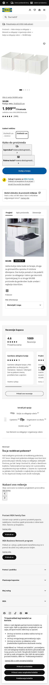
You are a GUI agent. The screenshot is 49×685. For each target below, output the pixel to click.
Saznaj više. (6, 529)
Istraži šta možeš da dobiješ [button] (19, 184)
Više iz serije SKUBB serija (12, 97)
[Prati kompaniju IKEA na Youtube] (26, 613)
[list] (24, 368)
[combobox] (23, 17)
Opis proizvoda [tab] (22, 212)
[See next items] (43, 368)
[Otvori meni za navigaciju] (44, 10)
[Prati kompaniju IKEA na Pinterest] (21, 613)
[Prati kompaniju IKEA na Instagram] (10, 613)
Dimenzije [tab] (37, 212)
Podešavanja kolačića (24, 678)
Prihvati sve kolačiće (24, 667)
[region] (24, 63)
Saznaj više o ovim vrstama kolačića (19, 661)
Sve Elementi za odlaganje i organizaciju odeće (24, 432)
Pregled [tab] (9, 212)
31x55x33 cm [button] (18, 103)
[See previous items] (4, 494)
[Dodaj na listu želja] (44, 43)
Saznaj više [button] (25, 198)
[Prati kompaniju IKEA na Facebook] (4, 613)
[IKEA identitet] (7, 10)
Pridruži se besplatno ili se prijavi (20, 181)
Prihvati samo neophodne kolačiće (25, 672)
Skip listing (6, 490)
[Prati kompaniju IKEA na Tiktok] (15, 613)
